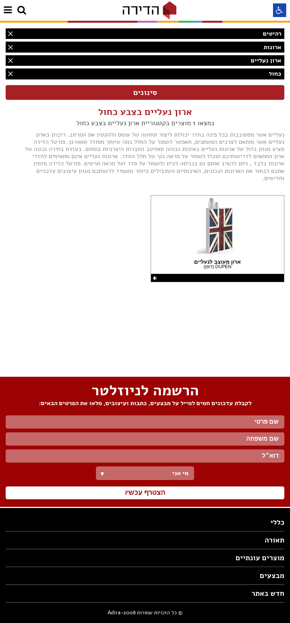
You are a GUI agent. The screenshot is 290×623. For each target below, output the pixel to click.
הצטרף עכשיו (145, 492)
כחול (275, 74)
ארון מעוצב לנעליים (217, 261)
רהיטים (272, 34)
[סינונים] (145, 92)
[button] (279, 10)
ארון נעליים (266, 60)
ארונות (272, 47)
